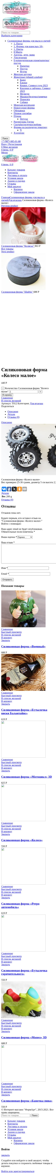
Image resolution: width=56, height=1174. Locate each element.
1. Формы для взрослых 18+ (28, 46)
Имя (4, 568)
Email (5, 573)
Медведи (24, 94)
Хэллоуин (19, 133)
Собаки (24, 102)
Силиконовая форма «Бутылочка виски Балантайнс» (24, 711)
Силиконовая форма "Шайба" (17, 292)
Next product (7, 251)
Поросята (25, 99)
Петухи (24, 119)
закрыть (5, 1155)
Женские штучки (23, 74)
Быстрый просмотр (11, 632)
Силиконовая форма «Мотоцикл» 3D (26, 776)
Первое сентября (22, 113)
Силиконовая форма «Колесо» (22, 840)
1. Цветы (18, 49)
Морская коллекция (24, 105)
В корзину (7, 395)
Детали (11, 414)
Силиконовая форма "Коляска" (18, 246)
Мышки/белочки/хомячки (33, 96)
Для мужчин (20, 57)
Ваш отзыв (8, 542)
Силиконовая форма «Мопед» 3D (24, 1037)
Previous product (9, 205)
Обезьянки (19, 110)
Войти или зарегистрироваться (17, 1171)
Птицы (17, 116)
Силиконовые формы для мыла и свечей (28, 41)
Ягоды (23, 71)
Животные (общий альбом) (28, 77)
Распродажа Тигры (24, 121)
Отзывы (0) (13, 417)
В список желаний (11, 400)
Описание (12, 411)
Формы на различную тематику (30, 127)
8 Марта (18, 52)
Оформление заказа (24, 192)
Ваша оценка (9, 537)
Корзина (18, 189)
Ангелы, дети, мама (24, 54)
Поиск (5, 138)
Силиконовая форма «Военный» (23, 646)
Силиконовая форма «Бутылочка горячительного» (24, 972)
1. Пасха (18, 43)
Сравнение (7, 398)
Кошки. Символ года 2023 (34, 85)
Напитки (24, 66)
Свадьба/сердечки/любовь (27, 124)
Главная (5, 197)
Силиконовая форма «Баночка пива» (26, 1100)
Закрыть (5, 640)
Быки (23, 80)
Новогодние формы (24, 107)
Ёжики (23, 82)
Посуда (24, 68)
